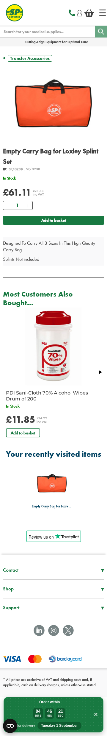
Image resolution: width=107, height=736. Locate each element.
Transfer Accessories (30, 58)
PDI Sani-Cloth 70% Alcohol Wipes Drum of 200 (47, 396)
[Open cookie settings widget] (10, 726)
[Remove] (7, 205)
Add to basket (53, 220)
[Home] (102, 12)
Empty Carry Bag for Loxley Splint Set (52, 506)
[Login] (79, 12)
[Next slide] (100, 372)
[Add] (27, 205)
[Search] (101, 32)
